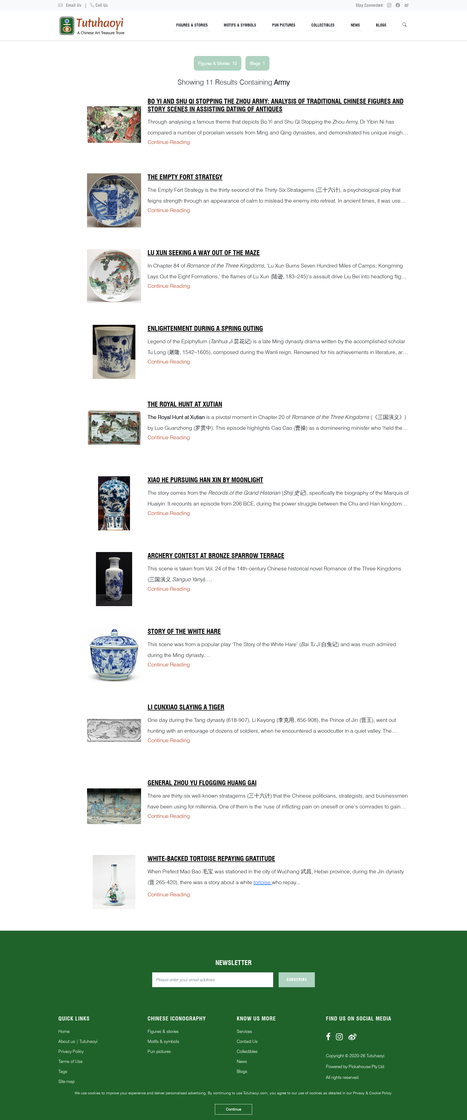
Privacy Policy (71, 1051)
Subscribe (296, 979)
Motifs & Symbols (240, 25)
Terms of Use (70, 1061)
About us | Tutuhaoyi (77, 1041)
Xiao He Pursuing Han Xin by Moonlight (205, 480)
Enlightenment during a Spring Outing (205, 328)
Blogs (381, 25)
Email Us (73, 5)
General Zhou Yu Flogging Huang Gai (202, 783)
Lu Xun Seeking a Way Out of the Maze (204, 253)
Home (63, 1031)
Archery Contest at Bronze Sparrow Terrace (216, 556)
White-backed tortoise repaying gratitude (211, 859)
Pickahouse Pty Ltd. (367, 1066)
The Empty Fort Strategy (185, 177)
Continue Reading (169, 142)
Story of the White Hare (184, 631)
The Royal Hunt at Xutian (185, 404)
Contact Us (247, 1041)
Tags (62, 1071)
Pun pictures (159, 1051)
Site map (66, 1081)
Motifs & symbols (163, 1041)
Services (244, 1031)
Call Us (101, 5)
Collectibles (323, 25)
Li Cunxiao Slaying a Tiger (186, 707)
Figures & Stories (192, 25)
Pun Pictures (283, 25)
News (355, 25)
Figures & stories (163, 1031)
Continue (233, 1109)
